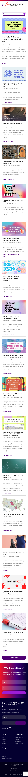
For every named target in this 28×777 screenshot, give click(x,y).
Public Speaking (19, 737)
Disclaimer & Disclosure (14, 770)
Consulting (17, 739)
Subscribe (14, 692)
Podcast (4, 739)
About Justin (5, 743)
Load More (14, 657)
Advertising (18, 741)
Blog (3, 737)
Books (3, 741)
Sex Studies (4, 753)
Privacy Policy (14, 768)
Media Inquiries (19, 743)
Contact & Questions (7, 758)
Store (3, 750)
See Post (4, 63)
